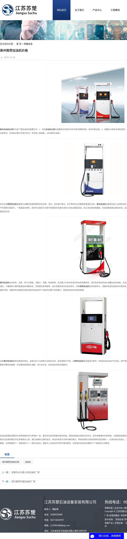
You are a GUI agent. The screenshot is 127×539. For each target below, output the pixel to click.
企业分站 (118, 508)
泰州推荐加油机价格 (10, 462)
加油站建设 (114, 515)
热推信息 (28, 44)
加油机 (28, 462)
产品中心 (97, 10)
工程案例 (115, 10)
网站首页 (61, 10)
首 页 (18, 44)
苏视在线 (119, 519)
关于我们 (79, 10)
